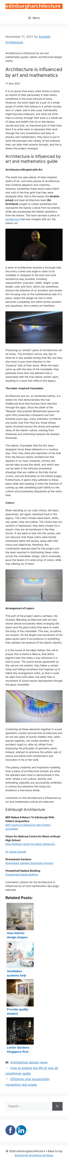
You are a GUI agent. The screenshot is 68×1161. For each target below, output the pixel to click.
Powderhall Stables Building (21, 874)
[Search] (57, 1106)
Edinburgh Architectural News (34, 1155)
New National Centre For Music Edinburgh (30, 844)
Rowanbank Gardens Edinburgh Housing (29, 863)
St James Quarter (15, 851)
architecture (12, 219)
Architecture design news (29, 1062)
